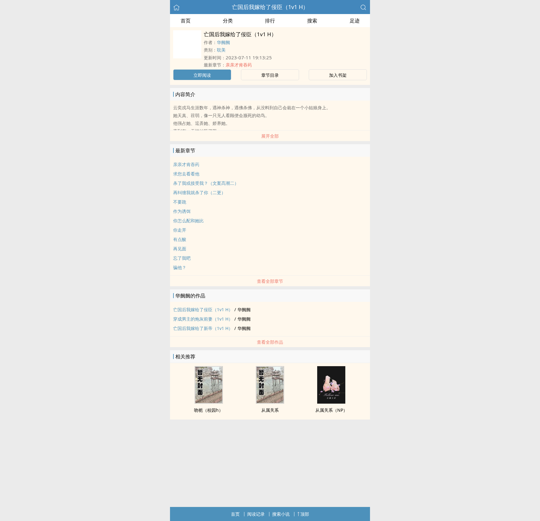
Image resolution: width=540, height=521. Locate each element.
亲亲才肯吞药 (239, 65)
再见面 (179, 249)
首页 (186, 20)
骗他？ (179, 267)
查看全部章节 (270, 281)
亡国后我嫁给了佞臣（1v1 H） (270, 7)
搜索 (312, 20)
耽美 (221, 50)
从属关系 (270, 410)
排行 (270, 20)
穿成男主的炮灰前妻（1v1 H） (203, 319)
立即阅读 (202, 75)
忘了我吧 (182, 258)
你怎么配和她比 (188, 221)
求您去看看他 (186, 174)
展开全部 (270, 136)
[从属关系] (270, 401)
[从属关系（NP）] (331, 401)
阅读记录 (256, 514)
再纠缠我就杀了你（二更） (199, 192)
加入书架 (338, 75)
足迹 (355, 20)
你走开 (179, 230)
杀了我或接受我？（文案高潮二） (206, 183)
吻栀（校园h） (208, 410)
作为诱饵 (182, 211)
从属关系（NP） (331, 410)
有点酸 (179, 239)
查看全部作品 (270, 342)
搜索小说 (281, 514)
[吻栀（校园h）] (209, 401)
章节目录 (270, 75)
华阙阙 (223, 42)
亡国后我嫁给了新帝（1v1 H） (203, 328)
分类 (228, 20)
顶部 (304, 514)
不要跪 (179, 202)
